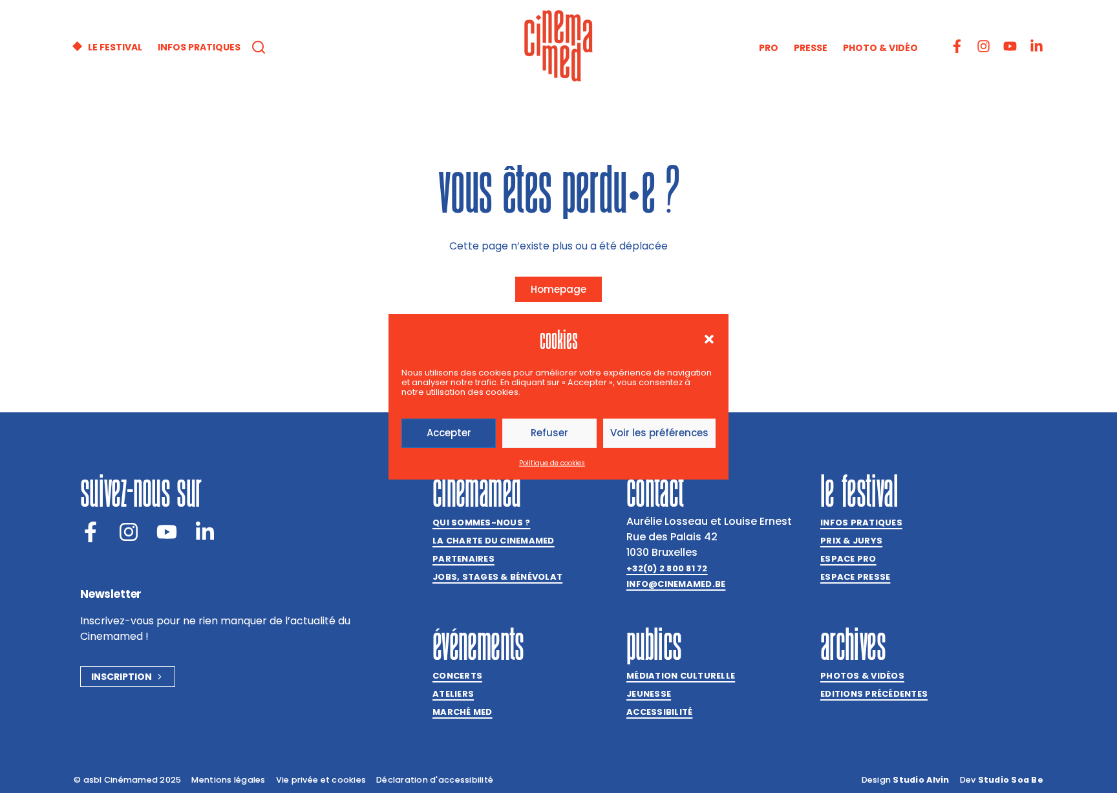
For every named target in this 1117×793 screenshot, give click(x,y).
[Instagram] (983, 46)
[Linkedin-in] (1036, 46)
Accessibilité (659, 712)
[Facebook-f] (957, 46)
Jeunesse (648, 694)
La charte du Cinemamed (493, 540)
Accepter (449, 432)
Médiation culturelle (680, 676)
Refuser (549, 432)
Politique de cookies (552, 463)
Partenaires (463, 559)
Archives (853, 643)
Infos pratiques (861, 522)
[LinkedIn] (205, 532)
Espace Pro (848, 559)
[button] (709, 338)
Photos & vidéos (862, 676)
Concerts (457, 676)
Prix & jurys (851, 540)
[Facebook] (90, 532)
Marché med (462, 712)
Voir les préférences (659, 432)
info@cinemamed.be (675, 584)
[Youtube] (1010, 46)
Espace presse (855, 577)
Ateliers (453, 694)
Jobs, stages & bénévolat (497, 577)
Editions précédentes (874, 694)
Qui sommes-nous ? (481, 522)
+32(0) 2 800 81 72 (667, 568)
